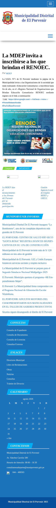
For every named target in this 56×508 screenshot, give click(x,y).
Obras (9, 370)
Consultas (11, 379)
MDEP (9, 73)
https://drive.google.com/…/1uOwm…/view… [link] (28, 99)
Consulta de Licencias (16, 340)
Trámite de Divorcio (15, 384)
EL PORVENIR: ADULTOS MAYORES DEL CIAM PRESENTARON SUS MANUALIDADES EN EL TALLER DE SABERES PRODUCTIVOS (27, 303)
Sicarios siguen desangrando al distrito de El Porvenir (27, 312)
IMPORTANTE (24, 168)
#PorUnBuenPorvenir (11, 106)
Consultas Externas (15, 344)
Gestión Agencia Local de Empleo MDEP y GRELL (47, 192)
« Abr (9, 438)
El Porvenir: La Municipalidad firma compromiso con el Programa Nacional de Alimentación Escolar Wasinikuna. (27, 290)
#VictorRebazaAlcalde (11, 102)
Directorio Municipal (15, 360)
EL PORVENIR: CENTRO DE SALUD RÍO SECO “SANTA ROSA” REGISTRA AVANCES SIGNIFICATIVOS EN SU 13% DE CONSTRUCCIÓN (27, 241)
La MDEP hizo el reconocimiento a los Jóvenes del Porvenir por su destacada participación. (8, 196)
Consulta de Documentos (17, 335)
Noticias (10, 374)
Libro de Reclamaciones (17, 365)
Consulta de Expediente (17, 330)
